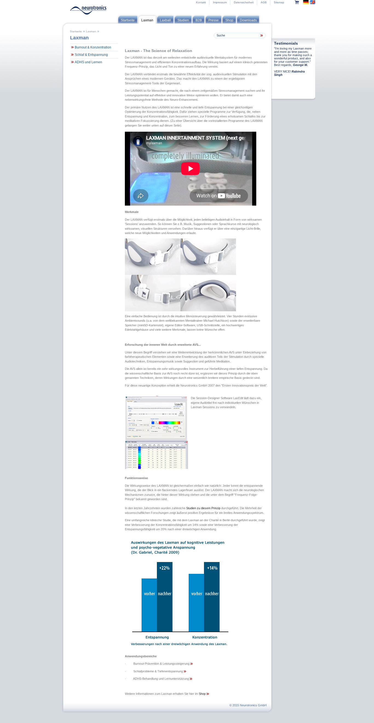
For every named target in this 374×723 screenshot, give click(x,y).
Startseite (76, 31)
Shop (202, 693)
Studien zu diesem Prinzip (203, 508)
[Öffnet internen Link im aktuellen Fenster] (191, 663)
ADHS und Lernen (88, 62)
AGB (264, 2)
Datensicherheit (244, 2)
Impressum (220, 2)
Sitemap (279, 2)
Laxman (91, 31)
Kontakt (201, 2)
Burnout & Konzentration (93, 47)
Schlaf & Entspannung (91, 55)
